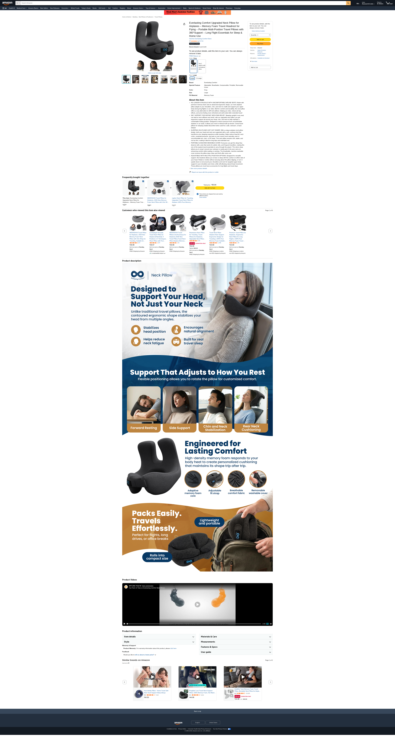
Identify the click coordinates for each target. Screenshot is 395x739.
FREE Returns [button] (194, 56)
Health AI (12, 8)
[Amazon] (7, 3)
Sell (109, 8)
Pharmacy (229, 8)
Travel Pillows (158, 17)
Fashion (115, 8)
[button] (5, 8)
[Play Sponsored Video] (152, 677)
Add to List (254, 67)
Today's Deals (86, 8)
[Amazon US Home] (178, 723)
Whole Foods (75, 8)
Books (95, 8)
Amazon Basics (33, 8)
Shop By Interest (218, 8)
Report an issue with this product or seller (205, 172)
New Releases (54, 8)
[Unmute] (271, 624)
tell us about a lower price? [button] (145, 655)
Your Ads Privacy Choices (220, 729)
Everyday (237, 8)
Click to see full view (154, 73)
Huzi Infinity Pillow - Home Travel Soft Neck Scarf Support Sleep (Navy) (156, 692)
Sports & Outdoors (195, 8)
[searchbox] (183, 3)
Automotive (161, 8)
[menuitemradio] (267, 624)
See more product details (199, 168)
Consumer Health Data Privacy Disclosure (199, 729)
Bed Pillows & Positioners (146, 17)
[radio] (126, 79)
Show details (203, 197)
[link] (158, 188)
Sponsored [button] (125, 663)
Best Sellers (44, 8)
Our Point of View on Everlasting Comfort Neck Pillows (147, 588)
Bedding (135, 17)
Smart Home (207, 8)
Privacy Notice (182, 729)
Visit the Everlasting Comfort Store (200, 39)
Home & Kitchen (126, 17)
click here (173, 648)
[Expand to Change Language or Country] (203, 723)
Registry (122, 8)
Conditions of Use (172, 729)
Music (129, 8)
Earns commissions (147, 586)
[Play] (124, 624)
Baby (184, 8)
